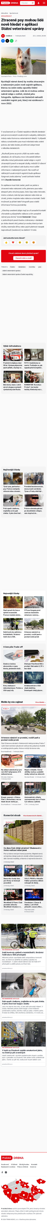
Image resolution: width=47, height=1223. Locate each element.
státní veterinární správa (11, 270)
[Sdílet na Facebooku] (3, 41)
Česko (12, 267)
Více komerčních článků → (33, 815)
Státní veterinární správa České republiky (18, 274)
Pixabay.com (22, 76)
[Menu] (44, 2)
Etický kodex (24, 1164)
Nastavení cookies (8, 1167)
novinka (32, 267)
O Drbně (14, 1164)
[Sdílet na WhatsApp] (11, 41)
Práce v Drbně (22, 1167)
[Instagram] (6, 1172)
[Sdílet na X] (7, 41)
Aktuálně (4, 13)
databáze (21, 267)
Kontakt (34, 1164)
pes (39, 267)
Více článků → (40, 702)
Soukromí (5, 1164)
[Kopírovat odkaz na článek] (16, 41)
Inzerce (33, 1167)
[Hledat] (33, 3)
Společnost (14, 13)
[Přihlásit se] (38, 3)
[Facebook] (2, 1172)
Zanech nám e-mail (23, 258)
